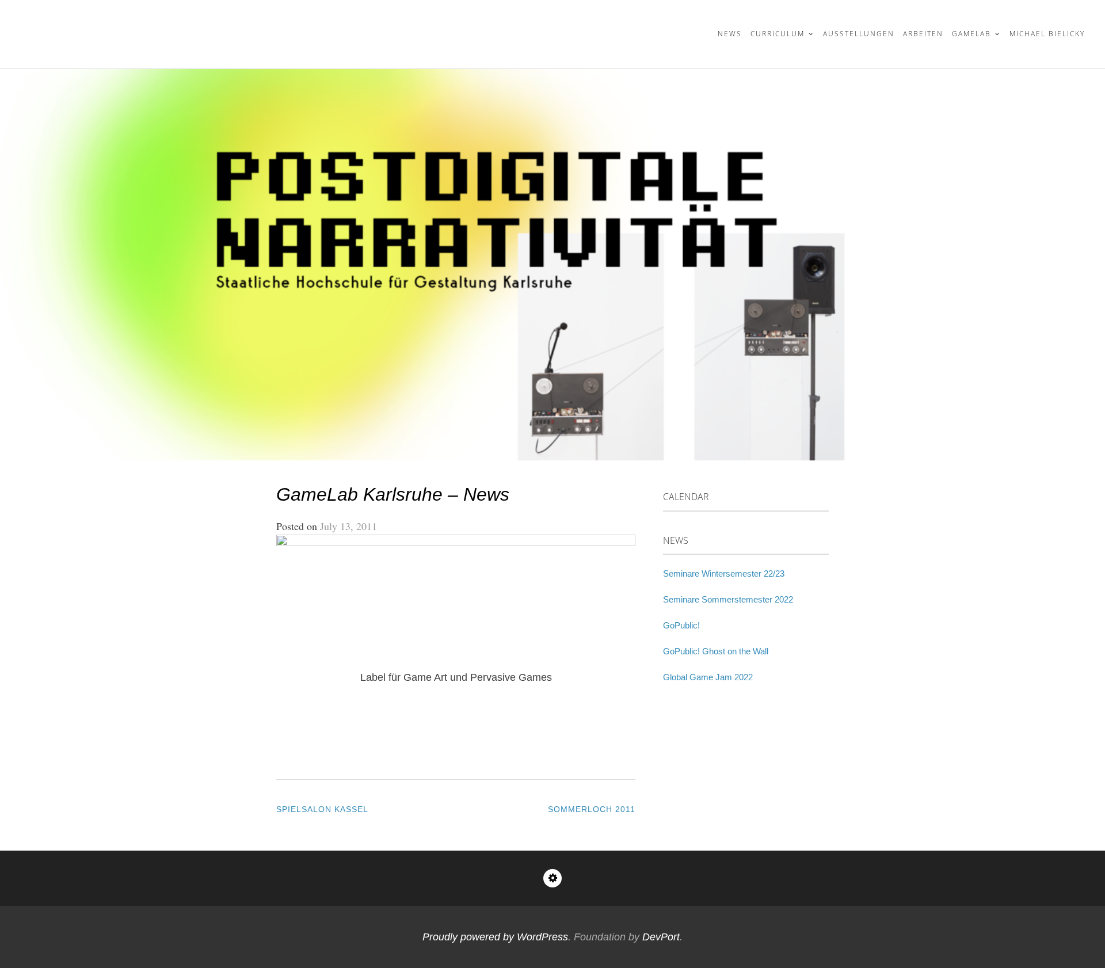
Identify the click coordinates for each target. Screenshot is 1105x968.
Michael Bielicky (1047, 34)
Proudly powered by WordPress (495, 937)
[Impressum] (552, 878)
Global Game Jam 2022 (708, 677)
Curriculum (777, 34)
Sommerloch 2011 (591, 809)
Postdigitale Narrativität (135, 26)
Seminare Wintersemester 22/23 (723, 573)
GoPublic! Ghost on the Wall (715, 651)
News (730, 34)
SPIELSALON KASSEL (322, 809)
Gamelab (971, 34)
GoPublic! (681, 625)
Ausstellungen (858, 34)
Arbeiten (923, 34)
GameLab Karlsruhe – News (392, 494)
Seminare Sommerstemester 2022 (728, 599)
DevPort (661, 937)
